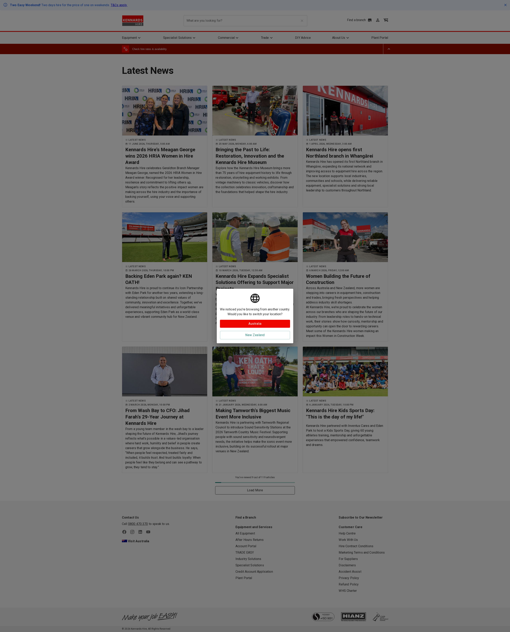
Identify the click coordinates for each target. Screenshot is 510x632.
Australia (254, 324)
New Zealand (255, 335)
